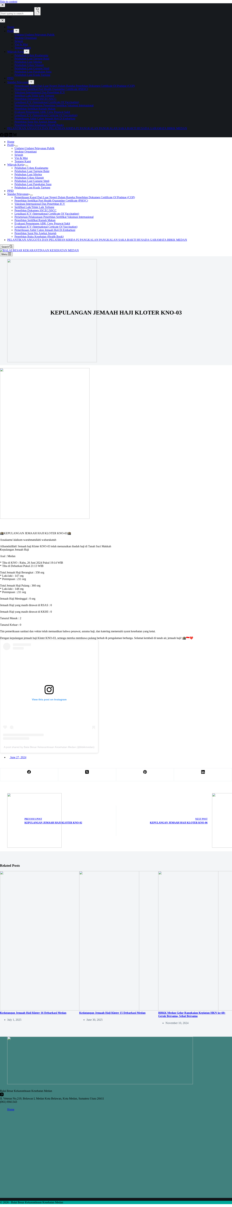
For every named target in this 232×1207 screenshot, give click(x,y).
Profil (10, 145)
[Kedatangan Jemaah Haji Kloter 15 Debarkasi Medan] (148, 1009)
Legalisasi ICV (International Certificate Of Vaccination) (46, 213)
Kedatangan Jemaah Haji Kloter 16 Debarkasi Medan (33, 1012)
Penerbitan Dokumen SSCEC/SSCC (35, 210)
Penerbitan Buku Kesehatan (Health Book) (39, 236)
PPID (10, 190)
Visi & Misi (21, 158)
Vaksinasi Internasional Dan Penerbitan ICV (39, 203)
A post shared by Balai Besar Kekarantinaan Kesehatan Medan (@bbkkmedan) (49, 747)
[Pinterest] (145, 774)
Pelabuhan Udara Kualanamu (31, 167)
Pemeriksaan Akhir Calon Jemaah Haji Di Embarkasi (44, 230)
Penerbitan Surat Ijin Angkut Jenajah (35, 233)
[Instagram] (2, 1095)
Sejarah (18, 154)
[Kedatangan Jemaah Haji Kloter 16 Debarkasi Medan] (69, 1009)
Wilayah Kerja (15, 164)
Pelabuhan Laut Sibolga (28, 174)
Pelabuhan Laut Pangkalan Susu (32, 184)
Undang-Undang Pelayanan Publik (34, 148)
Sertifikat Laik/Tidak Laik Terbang (34, 207)
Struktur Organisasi (25, 151)
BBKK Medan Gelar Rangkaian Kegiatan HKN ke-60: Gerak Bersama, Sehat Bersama (191, 1014)
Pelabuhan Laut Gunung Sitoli (31, 180)
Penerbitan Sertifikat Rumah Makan (34, 220)
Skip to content (8, 1)
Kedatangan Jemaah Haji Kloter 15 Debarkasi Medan (112, 1012)
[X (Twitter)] (87, 774)
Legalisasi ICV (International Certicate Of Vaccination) (45, 226)
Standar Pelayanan (17, 194)
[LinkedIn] (203, 774)
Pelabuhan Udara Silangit (29, 177)
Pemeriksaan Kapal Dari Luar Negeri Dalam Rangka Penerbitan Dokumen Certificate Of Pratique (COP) (74, 197)
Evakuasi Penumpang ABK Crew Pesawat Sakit (42, 223)
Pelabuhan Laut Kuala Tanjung (32, 187)
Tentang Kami (22, 161)
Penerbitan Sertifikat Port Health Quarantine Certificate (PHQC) (51, 200)
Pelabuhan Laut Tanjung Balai (31, 171)
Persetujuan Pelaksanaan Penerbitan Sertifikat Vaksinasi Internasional (54, 216)
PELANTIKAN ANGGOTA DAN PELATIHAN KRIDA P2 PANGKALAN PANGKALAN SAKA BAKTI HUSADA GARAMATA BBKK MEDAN (97, 239)
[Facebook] (29, 774)
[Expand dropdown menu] (16, 146)
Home (10, 141)
